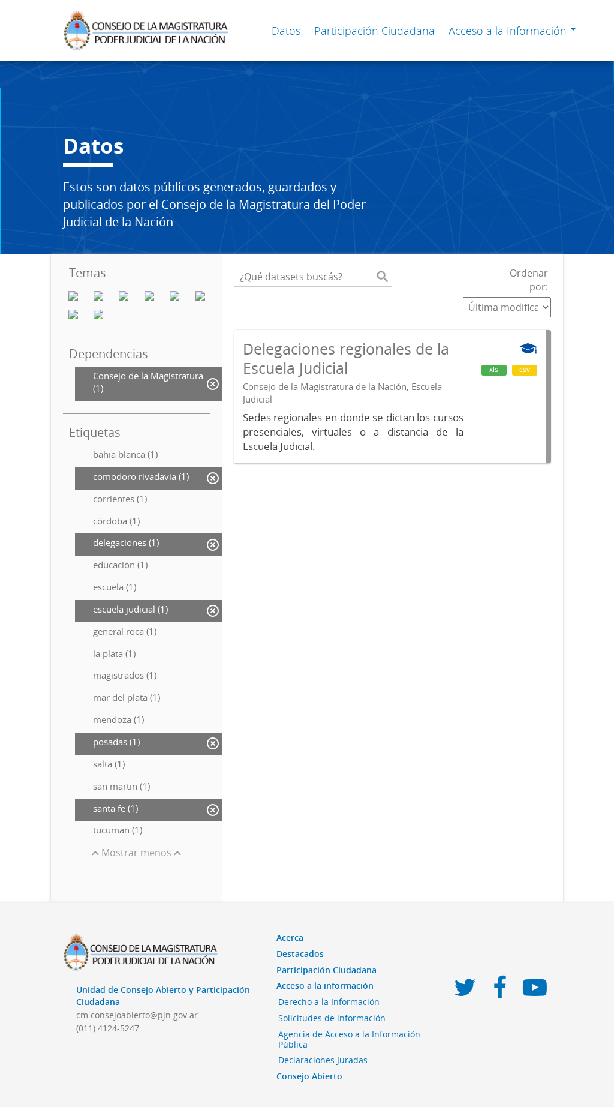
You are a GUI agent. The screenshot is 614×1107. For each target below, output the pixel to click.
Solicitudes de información (332, 1018)
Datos (286, 30)
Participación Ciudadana (374, 30)
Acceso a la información (325, 985)
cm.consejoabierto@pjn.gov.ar (137, 1015)
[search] (382, 276)
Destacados (300, 953)
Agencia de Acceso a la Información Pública (349, 1039)
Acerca (289, 937)
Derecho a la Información (329, 1001)
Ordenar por (529, 279)
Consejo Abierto (309, 1076)
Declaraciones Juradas (323, 1060)
